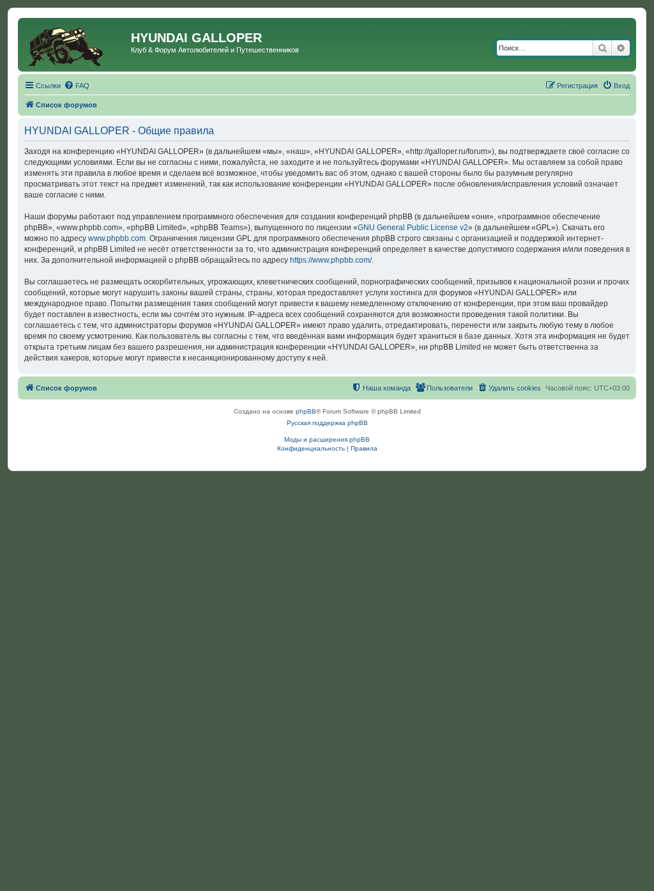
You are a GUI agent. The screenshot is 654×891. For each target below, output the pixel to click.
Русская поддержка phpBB (327, 422)
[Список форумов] (76, 44)
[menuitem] (76, 85)
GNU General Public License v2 (413, 227)
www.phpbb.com (117, 238)
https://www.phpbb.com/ (331, 260)
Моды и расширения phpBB (327, 439)
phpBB (306, 411)
